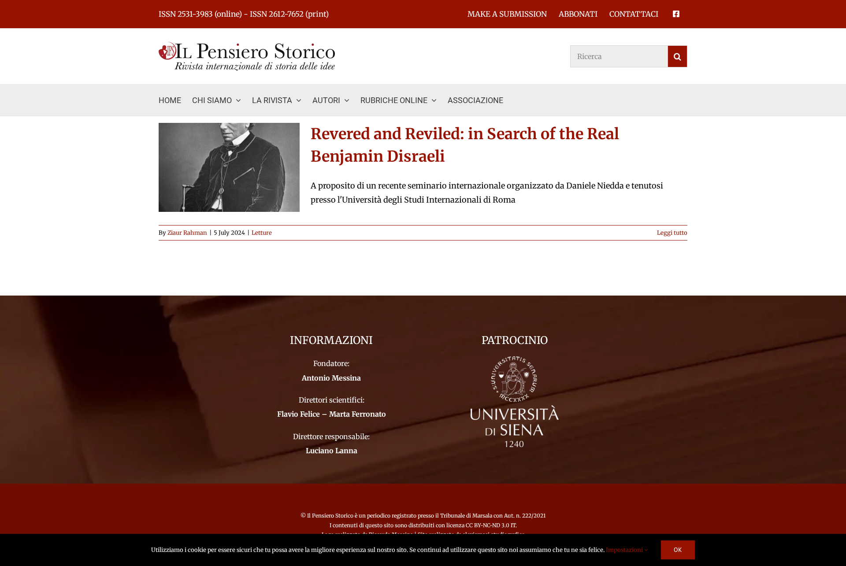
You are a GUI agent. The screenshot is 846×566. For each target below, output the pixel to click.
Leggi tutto (672, 233)
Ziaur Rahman (187, 233)
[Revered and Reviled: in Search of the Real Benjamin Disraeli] (229, 167)
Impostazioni (625, 550)
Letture (262, 233)
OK (678, 550)
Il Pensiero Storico (331, 515)
